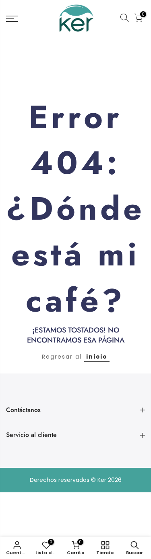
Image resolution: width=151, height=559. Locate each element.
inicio (97, 357)
